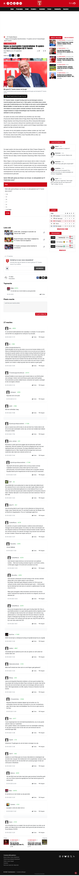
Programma (19, 9)
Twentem (12, 804)
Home (12, 9)
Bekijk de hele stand (62, 229)
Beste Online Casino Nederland (11, 857)
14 (62, 45)
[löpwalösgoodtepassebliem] (6, 423)
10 (7, 194)
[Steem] (6, 822)
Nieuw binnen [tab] (69, 37)
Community (57, 9)
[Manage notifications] (76, 873)
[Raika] (8, 288)
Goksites (6, 863)
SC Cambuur (59, 242)
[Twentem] (7, 804)
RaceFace (11, 634)
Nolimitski (58, 153)
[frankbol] (6, 648)
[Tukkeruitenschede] (6, 664)
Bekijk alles (62, 250)
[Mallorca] (7, 773)
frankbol (11, 648)
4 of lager (8, 209)
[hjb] (6, 344)
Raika (12, 288)
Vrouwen (33, 9)
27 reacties (9, 256)
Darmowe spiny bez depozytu (11, 865)
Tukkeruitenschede (14, 664)
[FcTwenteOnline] (7, 699)
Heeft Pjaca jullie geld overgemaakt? (64, 163)
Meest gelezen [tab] (56, 37)
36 (58, 70)
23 (58, 78)
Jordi (10, 718)
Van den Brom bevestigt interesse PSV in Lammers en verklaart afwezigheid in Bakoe (65, 51)
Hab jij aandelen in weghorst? (62, 148)
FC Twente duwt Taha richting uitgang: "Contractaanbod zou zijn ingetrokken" (65, 59)
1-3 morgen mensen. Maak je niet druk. (61, 156)
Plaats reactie (41, 314)
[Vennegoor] (7, 392)
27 (39, 51)
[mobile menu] (4, 3)
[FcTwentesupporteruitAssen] (6, 372)
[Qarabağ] (64, 237)
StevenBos (13, 544)
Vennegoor (13, 392)
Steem (10, 822)
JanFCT (11, 753)
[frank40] (6, 739)
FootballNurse (13, 522)
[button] (70, 3)
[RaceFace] (6, 634)
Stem (7, 213)
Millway (11, 678)
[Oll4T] (6, 481)
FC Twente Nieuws (12, 37)
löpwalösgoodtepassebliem (16, 423)
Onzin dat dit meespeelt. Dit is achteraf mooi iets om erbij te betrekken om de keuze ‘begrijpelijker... (62, 172)
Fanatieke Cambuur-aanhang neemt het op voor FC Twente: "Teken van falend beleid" (65, 67)
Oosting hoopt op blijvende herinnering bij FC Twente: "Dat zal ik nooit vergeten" (65, 75)
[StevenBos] (7, 543)
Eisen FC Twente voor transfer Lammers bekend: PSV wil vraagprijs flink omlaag (65, 43)
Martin (8, 51)
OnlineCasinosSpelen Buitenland (12, 859)
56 (61, 70)
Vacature (65, 9)
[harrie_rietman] (6, 441)
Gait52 (10, 406)
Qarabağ (61, 237)
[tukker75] (6, 505)
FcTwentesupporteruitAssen (16, 373)
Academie (42, 9)
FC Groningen (59, 246)
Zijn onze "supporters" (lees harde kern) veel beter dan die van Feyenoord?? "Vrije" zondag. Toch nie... (61, 182)
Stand (26, 9)
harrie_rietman (13, 441)
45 (58, 62)
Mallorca (12, 773)
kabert (57, 146)
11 (58, 53)
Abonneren (39, 268)
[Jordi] (6, 718)
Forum (49, 9)
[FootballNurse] (6, 522)
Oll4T (10, 482)
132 (59, 45)
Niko (10, 328)
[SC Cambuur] (64, 242)
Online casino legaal (9, 861)
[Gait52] (6, 406)
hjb (9, 344)
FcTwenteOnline (14, 699)
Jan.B (56, 178)
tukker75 (11, 505)
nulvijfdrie (58, 168)
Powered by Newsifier (39, 873)
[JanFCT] (6, 753)
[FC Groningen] (64, 246)
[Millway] (6, 677)
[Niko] (6, 328)
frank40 (11, 740)
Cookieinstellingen (21, 872)
